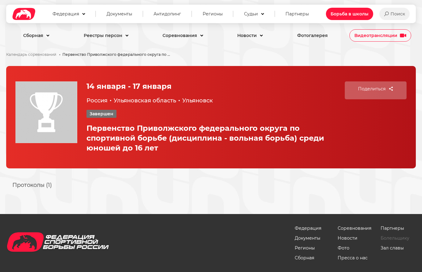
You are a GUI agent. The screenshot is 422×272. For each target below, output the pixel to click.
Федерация (308, 228)
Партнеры (392, 228)
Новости (347, 238)
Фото (343, 248)
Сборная (304, 258)
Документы (307, 238)
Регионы (305, 248)
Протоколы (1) (32, 185)
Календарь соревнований (31, 54)
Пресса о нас (353, 258)
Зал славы (392, 248)
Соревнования (354, 228)
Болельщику (395, 238)
